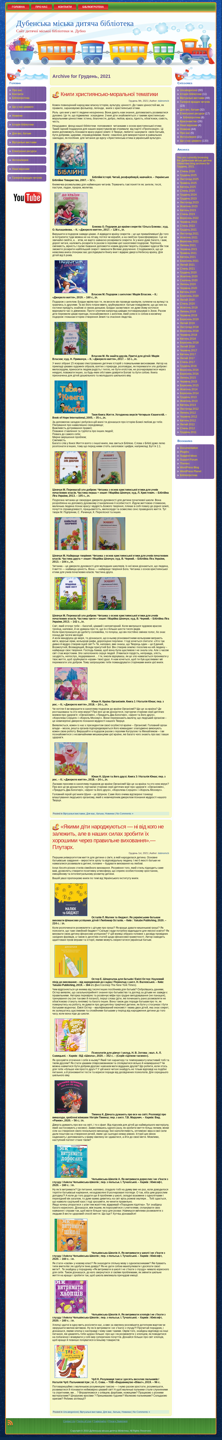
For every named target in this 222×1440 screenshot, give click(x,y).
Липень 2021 (188, 245)
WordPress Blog (189, 467)
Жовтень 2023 (189, 206)
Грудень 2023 (188, 198)
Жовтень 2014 (189, 389)
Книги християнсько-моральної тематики (109, 94)
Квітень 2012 (188, 420)
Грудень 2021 (188, 229)
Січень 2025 (187, 190)
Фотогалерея (20, 160)
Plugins (184, 451)
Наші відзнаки (20, 168)
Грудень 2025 (188, 175)
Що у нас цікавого (23, 106)
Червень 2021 (188, 249)
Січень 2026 (187, 171)
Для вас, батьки (21, 133)
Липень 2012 (188, 412)
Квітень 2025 (188, 186)
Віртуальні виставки (24, 142)
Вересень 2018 (189, 330)
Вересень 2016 (189, 369)
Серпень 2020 (189, 280)
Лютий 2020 (187, 299)
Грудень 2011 (188, 432)
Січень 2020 (187, 303)
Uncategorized (71, 1412)
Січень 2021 (187, 268)
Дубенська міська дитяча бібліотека (75, 23)
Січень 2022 (187, 225)
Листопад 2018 (189, 327)
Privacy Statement (117, 1421)
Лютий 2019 (187, 323)
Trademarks (99, 1421)
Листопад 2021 (189, 233)
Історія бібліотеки (23, 124)
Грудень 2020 (188, 272)
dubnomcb (163, 101)
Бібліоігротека (20, 98)
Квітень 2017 (188, 354)
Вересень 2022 (189, 218)
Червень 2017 (188, 350)
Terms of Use (84, 1421)
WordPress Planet (190, 471)
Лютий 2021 (187, 264)
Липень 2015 (188, 377)
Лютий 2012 (187, 424)
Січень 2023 (187, 214)
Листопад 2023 (189, 202)
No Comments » (124, 813)
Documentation (189, 447)
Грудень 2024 (188, 194)
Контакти (17, 94)
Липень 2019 (188, 311)
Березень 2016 (189, 373)
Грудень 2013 (188, 397)
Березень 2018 (189, 342)
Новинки (17, 115)
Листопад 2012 (189, 408)
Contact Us (69, 1421)
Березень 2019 (189, 319)
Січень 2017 (187, 362)
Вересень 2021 (189, 241)
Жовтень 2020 (189, 276)
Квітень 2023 (188, 210)
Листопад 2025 (189, 179)
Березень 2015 (189, 385)
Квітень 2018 (188, 338)
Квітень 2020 (188, 292)
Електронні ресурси (24, 151)
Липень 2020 (188, 284)
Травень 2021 (188, 253)
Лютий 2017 (187, 358)
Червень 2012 (188, 416)
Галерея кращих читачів (27, 177)
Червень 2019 (188, 315)
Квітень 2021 (188, 256)
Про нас (17, 90)
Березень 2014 (189, 393)
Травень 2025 (188, 183)
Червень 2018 (188, 334)
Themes (185, 463)
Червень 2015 (188, 381)
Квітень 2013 (188, 404)
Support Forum (189, 459)
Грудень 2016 (188, 366)
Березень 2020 (189, 295)
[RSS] (10, 1423)
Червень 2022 (188, 221)
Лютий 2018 (187, 346)
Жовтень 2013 (189, 401)
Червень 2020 (188, 288)
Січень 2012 (187, 428)
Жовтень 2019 (189, 307)
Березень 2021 (189, 260)
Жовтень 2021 (189, 237)
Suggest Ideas (188, 455)
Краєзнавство (188, 121)
